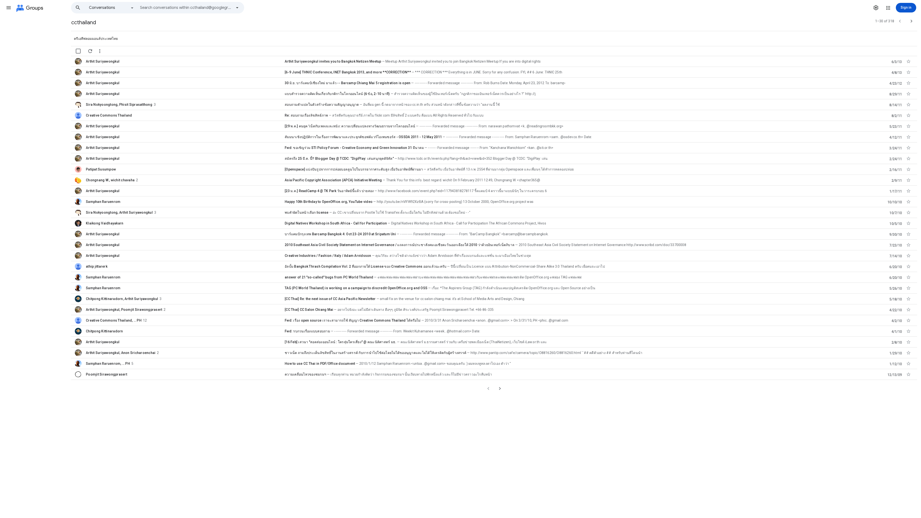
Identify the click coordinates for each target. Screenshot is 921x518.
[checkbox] (78, 51)
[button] (8, 7)
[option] (111, 7)
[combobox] (186, 7)
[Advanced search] (237, 7)
